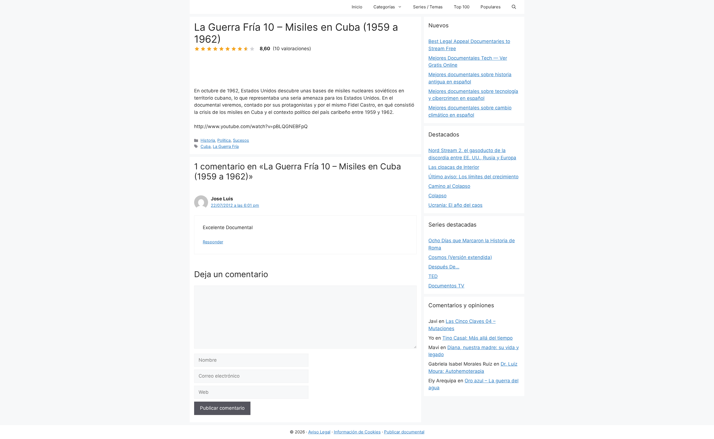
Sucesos (241, 140)
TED (433, 276)
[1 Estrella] (197, 49)
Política (224, 140)
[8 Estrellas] (240, 49)
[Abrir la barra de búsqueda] (514, 7)
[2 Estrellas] (203, 49)
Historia (208, 140)
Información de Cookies (357, 432)
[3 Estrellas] (209, 49)
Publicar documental (404, 432)
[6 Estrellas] (227, 49)
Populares (491, 6)
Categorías (384, 6)
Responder (213, 241)
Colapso (437, 195)
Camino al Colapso (449, 186)
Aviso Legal (319, 432)
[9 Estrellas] (246, 49)
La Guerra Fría (226, 146)
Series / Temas (428, 6)
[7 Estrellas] (234, 49)
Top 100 (461, 6)
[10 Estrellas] (252, 49)
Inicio (357, 6)
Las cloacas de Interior (453, 167)
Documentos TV (446, 286)
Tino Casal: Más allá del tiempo (477, 338)
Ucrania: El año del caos (455, 205)
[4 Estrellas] (215, 49)
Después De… (443, 267)
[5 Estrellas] (221, 49)
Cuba (206, 146)
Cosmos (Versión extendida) (460, 257)
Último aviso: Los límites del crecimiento (473, 176)
